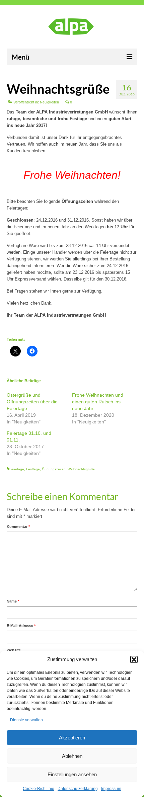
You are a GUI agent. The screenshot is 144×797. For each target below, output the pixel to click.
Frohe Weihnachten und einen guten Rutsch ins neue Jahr (97, 401)
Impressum (111, 788)
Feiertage (16, 469)
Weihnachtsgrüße (81, 469)
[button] (134, 659)
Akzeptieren (72, 737)
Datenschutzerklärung (78, 788)
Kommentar (18, 527)
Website (14, 650)
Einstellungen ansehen (72, 774)
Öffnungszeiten (54, 469)
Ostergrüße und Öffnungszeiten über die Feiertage (32, 401)
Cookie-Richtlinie (38, 788)
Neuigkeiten (49, 102)
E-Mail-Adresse (21, 626)
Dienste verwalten (26, 720)
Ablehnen (72, 756)
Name (13, 601)
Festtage (33, 469)
